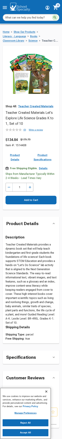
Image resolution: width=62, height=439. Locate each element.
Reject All (25, 423)
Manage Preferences (25, 413)
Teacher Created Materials (35, 106)
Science (33, 40)
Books (33, 36)
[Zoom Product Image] (50, 67)
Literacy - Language (14, 36)
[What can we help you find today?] (55, 17)
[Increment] (29, 187)
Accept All (25, 432)
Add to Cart (31, 200)
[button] (47, 7)
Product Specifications (42, 157)
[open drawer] (5, 7)
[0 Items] (55, 7)
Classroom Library (13, 40)
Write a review (36, 130)
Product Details (15, 157)
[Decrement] (9, 187)
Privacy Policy (30, 406)
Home (6, 32)
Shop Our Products (24, 32)
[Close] (46, 391)
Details (43, 168)
